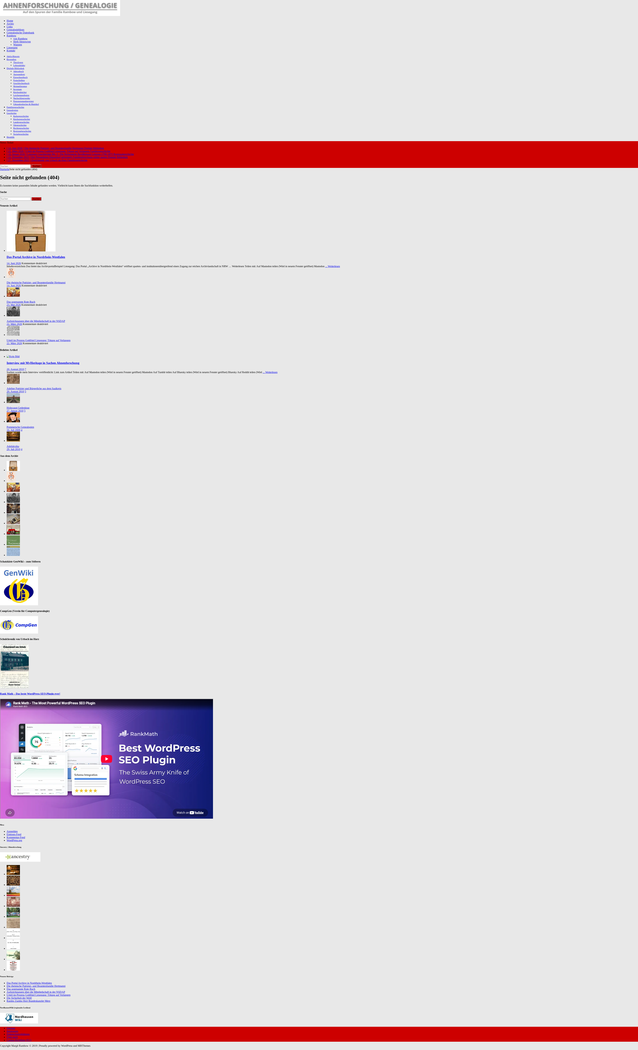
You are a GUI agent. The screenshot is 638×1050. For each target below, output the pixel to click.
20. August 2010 (15, 369)
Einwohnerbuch (20, 77)
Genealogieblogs (15, 29)
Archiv (10, 23)
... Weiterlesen (332, 266)
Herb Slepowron (22, 41)
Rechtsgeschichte (21, 128)
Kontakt (11, 50)
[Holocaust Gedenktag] (13, 402)
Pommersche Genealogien (20, 427)
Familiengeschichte (15, 107)
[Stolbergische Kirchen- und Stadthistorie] (13, 969)
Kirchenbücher (20, 92)
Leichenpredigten (21, 95)
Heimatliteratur (20, 86)
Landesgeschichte (21, 122)
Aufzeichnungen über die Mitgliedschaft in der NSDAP (36, 321)
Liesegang (12, 47)
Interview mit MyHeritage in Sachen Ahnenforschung (43, 363)
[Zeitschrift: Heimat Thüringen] (13, 544)
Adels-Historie (13, 56)
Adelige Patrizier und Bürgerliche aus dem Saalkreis (34, 388)
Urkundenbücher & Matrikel (26, 104)
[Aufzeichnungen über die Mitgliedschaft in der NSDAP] (13, 315)
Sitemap (11, 1028)
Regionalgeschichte (22, 131)
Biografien (11, 59)
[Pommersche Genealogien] (13, 421)
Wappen (17, 44)
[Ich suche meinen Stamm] (13, 884)
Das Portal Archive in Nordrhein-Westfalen (36, 257)
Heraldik (10, 137)
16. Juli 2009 (13, 430)
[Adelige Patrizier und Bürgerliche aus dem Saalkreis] (13, 382)
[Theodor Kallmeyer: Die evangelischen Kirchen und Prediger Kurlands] (13, 937)
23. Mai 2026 (14, 304)
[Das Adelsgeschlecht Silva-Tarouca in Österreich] (13, 906)
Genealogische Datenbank (20, 32)
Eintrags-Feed (14, 834)
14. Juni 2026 (14, 263)
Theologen (18, 62)
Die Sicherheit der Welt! (19, 998)
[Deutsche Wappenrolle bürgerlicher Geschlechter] (13, 874)
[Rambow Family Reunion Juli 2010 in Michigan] (13, 916)
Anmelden (12, 831)
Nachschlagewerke (21, 98)
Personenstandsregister (23, 101)
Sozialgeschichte (21, 134)
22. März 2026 (14, 324)
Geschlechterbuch (21, 83)
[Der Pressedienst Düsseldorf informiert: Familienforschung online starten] (13, 523)
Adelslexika (13, 446)
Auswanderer (19, 74)
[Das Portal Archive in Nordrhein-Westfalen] (31, 250)
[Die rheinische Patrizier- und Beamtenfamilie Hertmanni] (11, 276)
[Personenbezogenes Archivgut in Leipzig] (13, 512)
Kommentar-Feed (16, 837)
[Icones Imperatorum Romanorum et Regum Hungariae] (13, 927)
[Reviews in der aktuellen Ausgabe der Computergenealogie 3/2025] (13, 555)
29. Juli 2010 (13, 449)
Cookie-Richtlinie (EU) (19, 1040)
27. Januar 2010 (15, 410)
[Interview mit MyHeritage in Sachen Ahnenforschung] (13, 356)
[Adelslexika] (13, 440)
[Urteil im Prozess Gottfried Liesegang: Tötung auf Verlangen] (13, 334)
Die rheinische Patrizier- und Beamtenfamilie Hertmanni (36, 282)
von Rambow (20, 38)
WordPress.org (14, 840)
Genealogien (12, 110)
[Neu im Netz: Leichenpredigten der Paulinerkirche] (13, 533)
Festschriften (19, 80)
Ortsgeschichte (20, 125)
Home (10, 20)
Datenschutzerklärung (18, 1034)
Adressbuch (18, 71)
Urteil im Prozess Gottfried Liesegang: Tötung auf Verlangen (38, 340)
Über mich (12, 1037)
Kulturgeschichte (21, 116)
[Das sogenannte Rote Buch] (13, 296)
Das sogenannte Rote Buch (21, 301)
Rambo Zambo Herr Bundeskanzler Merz (28, 1001)
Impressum (12, 1031)
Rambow (11, 35)
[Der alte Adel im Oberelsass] (13, 948)
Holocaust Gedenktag (18, 407)
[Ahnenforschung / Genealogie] (60, 15)
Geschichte (12, 113)
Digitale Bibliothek (15, 68)
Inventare (17, 89)
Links (10, 26)
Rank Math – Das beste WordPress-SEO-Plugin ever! (30, 693)
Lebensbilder (19, 65)
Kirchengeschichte (21, 119)
